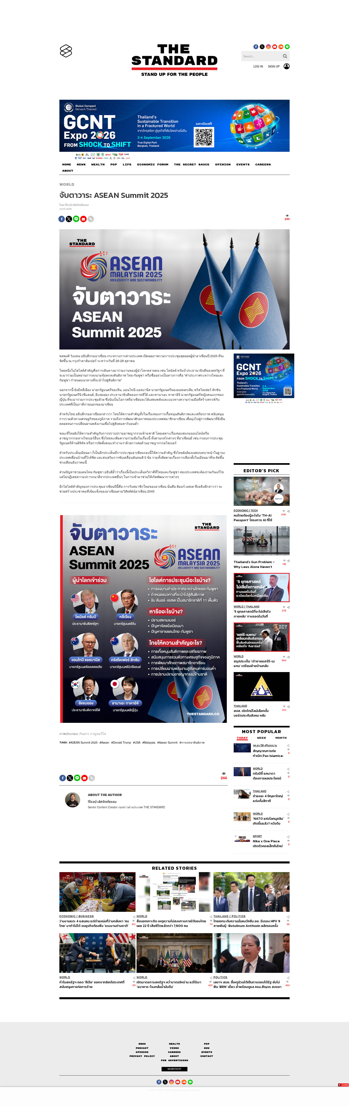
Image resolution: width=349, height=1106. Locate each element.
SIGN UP (274, 66)
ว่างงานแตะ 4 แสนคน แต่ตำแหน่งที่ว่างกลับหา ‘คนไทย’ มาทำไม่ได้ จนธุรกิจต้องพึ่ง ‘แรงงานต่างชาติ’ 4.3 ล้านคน (94, 923)
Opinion (142, 1052)
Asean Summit (168, 742)
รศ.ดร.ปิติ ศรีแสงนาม (265, 745)
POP (113, 164)
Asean (105, 742)
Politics (239, 916)
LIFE (127, 164)
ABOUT (67, 170)
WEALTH (98, 164)
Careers (174, 1052)
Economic (241, 510)
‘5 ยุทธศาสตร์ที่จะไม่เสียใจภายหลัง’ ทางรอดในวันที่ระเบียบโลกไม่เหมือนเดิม (252, 613)
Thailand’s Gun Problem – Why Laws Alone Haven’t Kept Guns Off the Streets (254, 564)
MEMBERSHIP (174, 1069)
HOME (66, 164)
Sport (257, 836)
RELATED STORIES (174, 868)
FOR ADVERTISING (174, 1060)
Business (86, 916)
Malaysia (149, 742)
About (174, 1056)
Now (206, 1048)
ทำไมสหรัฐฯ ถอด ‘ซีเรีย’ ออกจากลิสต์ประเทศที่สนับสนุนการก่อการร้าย (91, 984)
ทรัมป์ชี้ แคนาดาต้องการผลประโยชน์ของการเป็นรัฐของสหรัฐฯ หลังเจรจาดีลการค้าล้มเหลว (267, 775)
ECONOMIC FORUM (152, 164)
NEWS (81, 164)
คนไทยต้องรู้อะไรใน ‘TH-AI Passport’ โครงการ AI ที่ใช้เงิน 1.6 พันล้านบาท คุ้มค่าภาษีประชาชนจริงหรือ (254, 517)
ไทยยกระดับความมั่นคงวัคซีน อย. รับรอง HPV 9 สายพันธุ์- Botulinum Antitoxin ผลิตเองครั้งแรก (246, 923)
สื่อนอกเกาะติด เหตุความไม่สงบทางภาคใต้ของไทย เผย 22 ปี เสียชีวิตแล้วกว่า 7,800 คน (171, 923)
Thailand (253, 606)
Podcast (142, 1048)
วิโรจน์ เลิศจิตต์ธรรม (77, 205)
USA (137, 742)
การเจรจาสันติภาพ (192, 742)
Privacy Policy (142, 1056)
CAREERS (263, 164)
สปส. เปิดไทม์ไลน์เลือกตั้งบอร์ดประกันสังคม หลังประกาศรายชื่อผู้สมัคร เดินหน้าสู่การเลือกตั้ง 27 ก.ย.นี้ (252, 712)
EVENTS (243, 164)
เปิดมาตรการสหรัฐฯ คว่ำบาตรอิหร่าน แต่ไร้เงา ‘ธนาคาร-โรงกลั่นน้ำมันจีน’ (169, 984)
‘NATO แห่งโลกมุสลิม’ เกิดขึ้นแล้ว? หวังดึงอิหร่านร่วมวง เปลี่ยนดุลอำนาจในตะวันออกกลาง (268, 820)
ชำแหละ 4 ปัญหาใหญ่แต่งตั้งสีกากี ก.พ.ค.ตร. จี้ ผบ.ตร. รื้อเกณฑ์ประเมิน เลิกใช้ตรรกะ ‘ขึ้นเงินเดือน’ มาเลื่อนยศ (268, 798)
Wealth (174, 1044)
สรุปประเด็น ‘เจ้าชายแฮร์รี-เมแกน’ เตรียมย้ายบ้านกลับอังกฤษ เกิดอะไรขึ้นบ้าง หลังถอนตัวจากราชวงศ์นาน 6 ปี (254, 663)
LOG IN (258, 66)
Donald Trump (122, 742)
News (142, 1044)
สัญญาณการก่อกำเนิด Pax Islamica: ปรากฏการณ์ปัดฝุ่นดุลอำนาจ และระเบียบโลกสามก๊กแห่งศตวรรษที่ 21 (268, 752)
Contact (206, 1056)
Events (206, 1052)
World (67, 184)
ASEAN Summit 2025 (84, 742)
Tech (254, 510)
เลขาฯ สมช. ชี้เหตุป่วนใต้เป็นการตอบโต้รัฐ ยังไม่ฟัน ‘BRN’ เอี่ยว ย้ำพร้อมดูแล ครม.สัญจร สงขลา (247, 984)
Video (174, 1048)
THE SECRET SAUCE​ (191, 164)
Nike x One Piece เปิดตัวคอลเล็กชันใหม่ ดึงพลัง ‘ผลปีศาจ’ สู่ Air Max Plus (268, 843)
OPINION (223, 164)
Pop (206, 1044)
